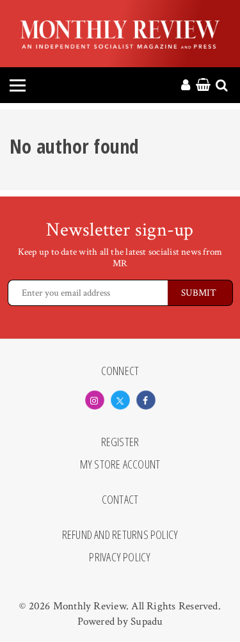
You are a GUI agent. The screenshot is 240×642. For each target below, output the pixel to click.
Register (120, 442)
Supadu (147, 621)
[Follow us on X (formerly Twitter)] (120, 400)
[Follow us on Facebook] (146, 400)
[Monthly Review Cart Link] (203, 86)
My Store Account (120, 465)
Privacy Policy (119, 557)
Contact (120, 500)
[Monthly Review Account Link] (186, 86)
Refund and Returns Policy (120, 535)
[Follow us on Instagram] (94, 400)
